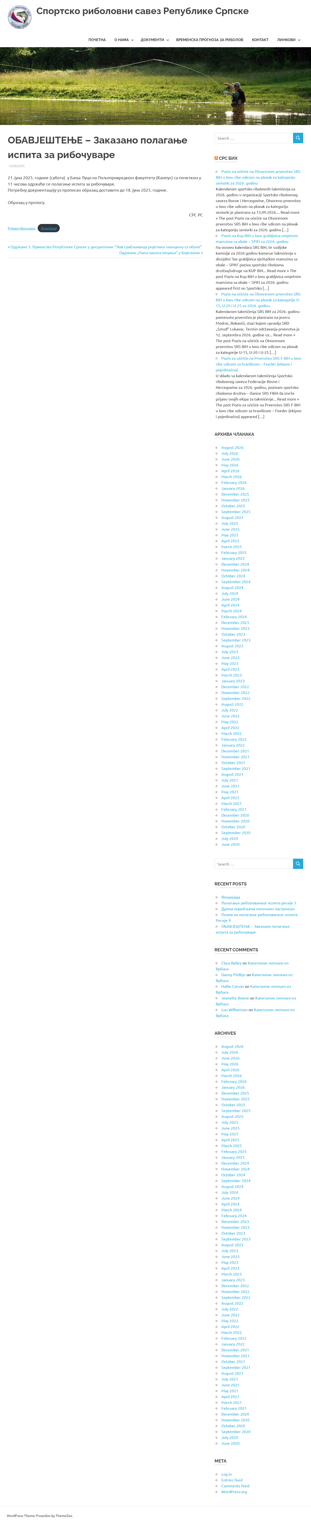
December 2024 (235, 564)
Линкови (286, 40)
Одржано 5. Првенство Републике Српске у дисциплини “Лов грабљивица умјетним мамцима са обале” (106, 246)
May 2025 (229, 534)
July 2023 (229, 651)
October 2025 (233, 505)
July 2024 (229, 593)
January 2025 (233, 558)
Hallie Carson (232, 986)
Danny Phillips (233, 974)
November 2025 (235, 499)
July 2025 (229, 523)
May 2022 (229, 721)
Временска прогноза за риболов (209, 40)
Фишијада (230, 896)
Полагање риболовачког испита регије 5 (258, 902)
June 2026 (230, 458)
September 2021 (236, 768)
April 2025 (230, 540)
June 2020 (230, 844)
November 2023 (235, 628)
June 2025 (230, 528)
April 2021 (230, 797)
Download (49, 228)
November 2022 (235, 692)
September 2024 (236, 581)
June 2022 (230, 715)
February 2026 (234, 482)
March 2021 (231, 803)
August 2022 (232, 704)
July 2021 (229, 779)
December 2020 (235, 814)
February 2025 (234, 552)
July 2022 (229, 709)
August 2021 (232, 774)
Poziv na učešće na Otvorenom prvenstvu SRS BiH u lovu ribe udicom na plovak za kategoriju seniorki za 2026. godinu (258, 177)
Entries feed (231, 1479)
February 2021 (234, 809)
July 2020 (229, 838)
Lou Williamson (234, 1009)
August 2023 (232, 645)
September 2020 (236, 832)
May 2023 (229, 663)
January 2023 (233, 680)
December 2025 (235, 493)
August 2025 (232, 517)
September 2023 (236, 639)
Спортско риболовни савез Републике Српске (142, 10)
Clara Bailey (231, 962)
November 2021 (235, 756)
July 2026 (229, 453)
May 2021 (229, 791)
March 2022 (231, 733)
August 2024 (232, 587)
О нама (121, 40)
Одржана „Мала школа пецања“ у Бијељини (159, 252)
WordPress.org (234, 1491)
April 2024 (230, 604)
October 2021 (233, 762)
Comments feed (235, 1485)
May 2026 (229, 464)
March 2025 (231, 546)
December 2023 (235, 622)
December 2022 (235, 686)
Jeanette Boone (235, 997)
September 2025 (236, 511)
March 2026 (231, 476)
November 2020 (235, 820)
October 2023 (233, 634)
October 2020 (233, 826)
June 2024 (230, 599)
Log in (226, 1473)
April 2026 (230, 470)
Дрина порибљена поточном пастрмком (258, 908)
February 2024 (234, 616)
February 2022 (234, 739)
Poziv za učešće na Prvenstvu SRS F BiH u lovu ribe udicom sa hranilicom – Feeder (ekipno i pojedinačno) (258, 364)
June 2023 (230, 657)
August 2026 (232, 447)
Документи (152, 40)
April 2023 (230, 669)
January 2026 (233, 488)
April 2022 (230, 727)
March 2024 (231, 610)
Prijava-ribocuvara (21, 228)
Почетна (97, 40)
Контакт (260, 40)
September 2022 (236, 698)
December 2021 (235, 750)
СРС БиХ (228, 158)
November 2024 (235, 569)
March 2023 (231, 674)
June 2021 (230, 785)
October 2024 (233, 575)
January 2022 (233, 744)
